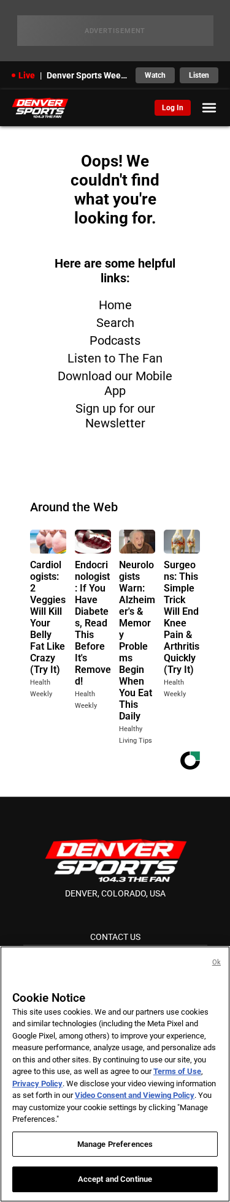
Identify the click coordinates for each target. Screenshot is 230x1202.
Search (115, 322)
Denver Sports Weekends (88, 75)
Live (26, 75)
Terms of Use (177, 1071)
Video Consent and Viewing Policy (134, 1095)
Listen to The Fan (115, 358)
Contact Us (115, 937)
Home (115, 305)
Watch (155, 75)
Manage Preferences (115, 1144)
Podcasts (115, 340)
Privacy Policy (37, 1083)
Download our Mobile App (115, 383)
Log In (172, 107)
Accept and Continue (115, 1179)
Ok (216, 962)
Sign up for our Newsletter (115, 415)
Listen (199, 75)
